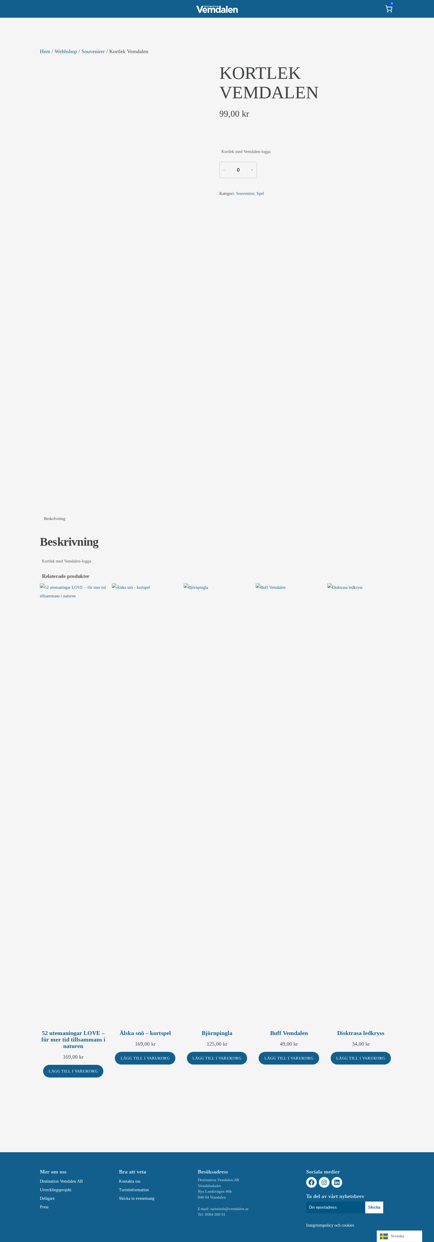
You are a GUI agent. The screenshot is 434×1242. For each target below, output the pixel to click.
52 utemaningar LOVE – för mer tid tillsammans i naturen (73, 1039)
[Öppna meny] (45, 9)
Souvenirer (93, 51)
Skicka (374, 1207)
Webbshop (66, 51)
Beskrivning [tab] (54, 518)
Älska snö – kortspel (145, 1033)
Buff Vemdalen (289, 1033)
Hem (45, 51)
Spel (260, 193)
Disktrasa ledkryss (360, 1033)
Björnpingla (217, 1033)
